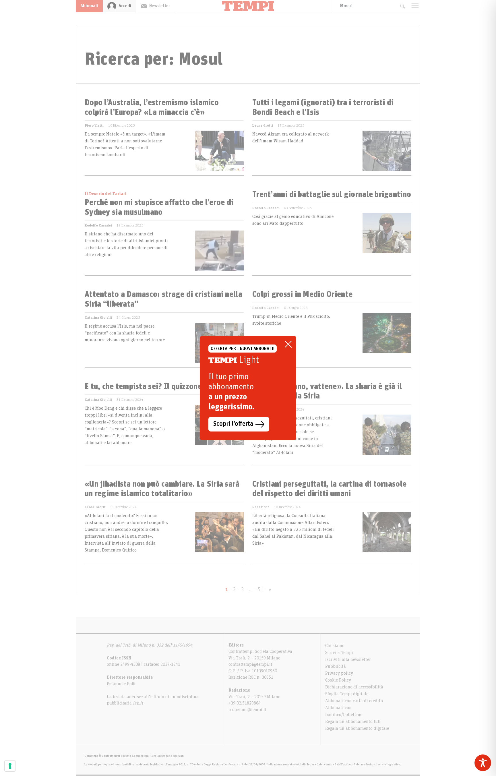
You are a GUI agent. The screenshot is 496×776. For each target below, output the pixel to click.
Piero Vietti (94, 125)
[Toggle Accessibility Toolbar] (483, 763)
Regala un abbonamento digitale (357, 728)
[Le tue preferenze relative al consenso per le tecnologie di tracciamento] (10, 765)
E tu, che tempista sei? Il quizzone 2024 (153, 387)
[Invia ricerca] (402, 6)
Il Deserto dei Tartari (106, 194)
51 (261, 589)
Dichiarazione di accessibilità (354, 687)
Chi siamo (334, 645)
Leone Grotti (262, 125)
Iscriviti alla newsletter (348, 659)
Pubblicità (335, 666)
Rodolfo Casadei (98, 225)
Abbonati (89, 5)
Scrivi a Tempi (339, 652)
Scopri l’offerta (233, 424)
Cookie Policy (338, 680)
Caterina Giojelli (98, 317)
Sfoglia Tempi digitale (346, 694)
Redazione (261, 507)
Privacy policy (339, 673)
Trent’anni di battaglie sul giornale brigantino (331, 195)
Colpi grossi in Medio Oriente (302, 295)
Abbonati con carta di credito (354, 700)
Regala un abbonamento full (353, 721)
